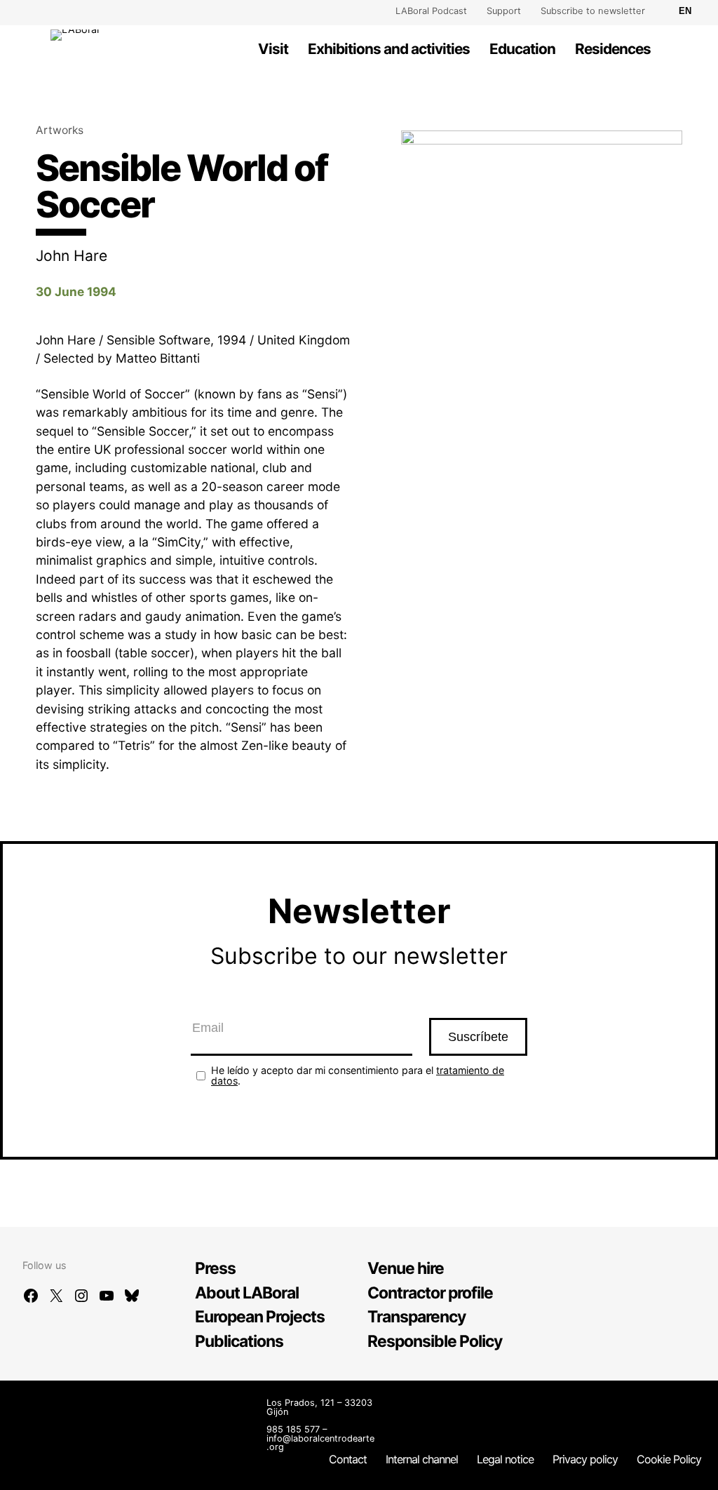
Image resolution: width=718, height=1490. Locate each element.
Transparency (416, 1317)
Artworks (59, 130)
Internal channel (422, 1459)
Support (504, 11)
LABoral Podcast (431, 11)
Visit (273, 49)
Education (522, 49)
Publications (239, 1341)
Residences (613, 49)
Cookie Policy (669, 1459)
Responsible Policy (434, 1341)
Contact (348, 1459)
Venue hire (405, 1268)
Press (215, 1268)
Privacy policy (585, 1459)
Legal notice (505, 1459)
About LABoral (247, 1293)
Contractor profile (430, 1293)
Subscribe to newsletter (593, 11)
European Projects (260, 1317)
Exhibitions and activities (389, 49)
